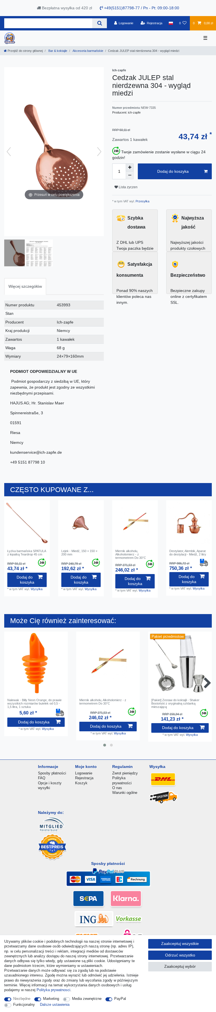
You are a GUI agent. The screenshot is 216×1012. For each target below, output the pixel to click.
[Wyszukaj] (99, 23)
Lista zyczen (128, 187)
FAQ (41, 778)
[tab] (25, 286)
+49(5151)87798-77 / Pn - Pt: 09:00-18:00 (141, 8)
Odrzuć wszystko (180, 955)
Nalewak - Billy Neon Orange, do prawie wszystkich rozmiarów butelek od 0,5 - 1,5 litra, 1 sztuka (34, 703)
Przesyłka (142, 201)
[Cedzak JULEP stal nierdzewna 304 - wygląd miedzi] (18, 254)
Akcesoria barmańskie (87, 50)
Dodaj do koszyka (173, 171)
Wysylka (36, 589)
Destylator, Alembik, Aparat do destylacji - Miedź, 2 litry (187, 552)
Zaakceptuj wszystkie (180, 943)
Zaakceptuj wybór (180, 966)
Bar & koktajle (57, 50)
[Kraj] (170, 23)
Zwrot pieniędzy (125, 773)
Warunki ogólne (124, 792)
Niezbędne (21, 999)
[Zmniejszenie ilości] (130, 175)
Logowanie (83, 773)
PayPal (120, 999)
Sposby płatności (52, 773)
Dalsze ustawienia (54, 1004)
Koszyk (81, 783)
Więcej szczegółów (25, 286)
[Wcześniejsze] (8, 152)
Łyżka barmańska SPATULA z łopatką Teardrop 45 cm (26, 552)
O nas (117, 788)
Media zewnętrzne (87, 999)
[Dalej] (99, 152)
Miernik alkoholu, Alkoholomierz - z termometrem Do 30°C (130, 554)
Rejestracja (84, 778)
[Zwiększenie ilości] (130, 167)
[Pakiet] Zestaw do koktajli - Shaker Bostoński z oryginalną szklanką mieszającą (175, 703)
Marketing (51, 999)
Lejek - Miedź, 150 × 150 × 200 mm (79, 552)
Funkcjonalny (24, 1004)
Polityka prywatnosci (53, 990)
